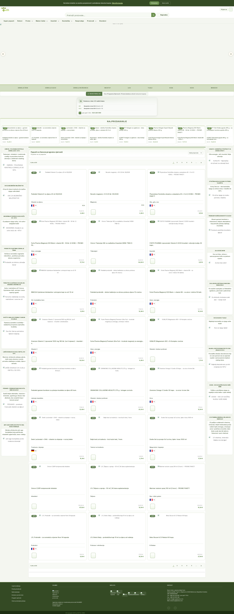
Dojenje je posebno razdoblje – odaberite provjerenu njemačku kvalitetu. (14, 325)
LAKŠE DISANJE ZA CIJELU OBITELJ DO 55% (14, 352)
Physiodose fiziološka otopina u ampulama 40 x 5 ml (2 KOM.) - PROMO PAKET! (175, 195)
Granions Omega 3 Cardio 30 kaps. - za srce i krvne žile (169, 390)
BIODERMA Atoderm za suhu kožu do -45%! (14, 217)
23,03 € (141, 409)
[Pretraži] (153, 15)
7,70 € (201, 360)
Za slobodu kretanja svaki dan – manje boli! (219, 284)
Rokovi (19, 21)
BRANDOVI (214, 88)
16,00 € (81, 360)
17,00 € (200, 458)
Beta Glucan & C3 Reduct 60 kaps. (162, 537)
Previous (3, 54)
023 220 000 (96, 113)
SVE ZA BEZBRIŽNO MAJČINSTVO (14, 185)
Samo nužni (165, 3)
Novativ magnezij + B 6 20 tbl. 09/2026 (104, 194)
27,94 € (200, 556)
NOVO (192, 88)
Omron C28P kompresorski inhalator (44, 488)
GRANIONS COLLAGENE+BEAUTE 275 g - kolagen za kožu (111, 390)
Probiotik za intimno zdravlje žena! (14, 249)
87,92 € (81, 507)
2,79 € (141, 458)
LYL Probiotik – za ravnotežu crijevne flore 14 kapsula (50, 537)
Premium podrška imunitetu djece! (220, 216)
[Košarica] (231, 9)
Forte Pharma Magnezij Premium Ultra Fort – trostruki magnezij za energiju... (117, 341)
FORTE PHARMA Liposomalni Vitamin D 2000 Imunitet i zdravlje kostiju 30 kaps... (176, 244)
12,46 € (141, 311)
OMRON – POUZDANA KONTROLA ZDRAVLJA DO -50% (14, 149)
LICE (129, 88)
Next (231, 54)
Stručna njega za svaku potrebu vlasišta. (220, 182)
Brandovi (102, 21)
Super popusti (9, 21)
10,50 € (141, 556)
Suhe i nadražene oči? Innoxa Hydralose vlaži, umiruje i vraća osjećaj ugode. (14, 290)
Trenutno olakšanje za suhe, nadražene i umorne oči (14, 283)
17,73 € (82, 262)
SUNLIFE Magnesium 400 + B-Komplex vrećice (166, 341)
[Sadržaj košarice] (34, 212)
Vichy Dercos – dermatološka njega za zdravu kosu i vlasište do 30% (220, 189)
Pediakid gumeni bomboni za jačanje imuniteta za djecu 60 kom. (54, 390)
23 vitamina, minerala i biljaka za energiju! (220, 418)
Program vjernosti (16, 598)
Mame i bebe (40, 21)
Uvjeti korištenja (16, 586)
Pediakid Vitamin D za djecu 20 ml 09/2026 (46, 194)
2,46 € (82, 213)
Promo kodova (126, 94)
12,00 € (200, 409)
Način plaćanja (15, 592)
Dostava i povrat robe (17, 595)
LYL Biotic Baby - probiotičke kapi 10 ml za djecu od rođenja (111, 537)
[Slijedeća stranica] (201, 162)
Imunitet (54, 21)
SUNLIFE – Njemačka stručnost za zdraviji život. (220, 149)
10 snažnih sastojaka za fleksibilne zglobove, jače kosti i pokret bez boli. (220, 291)
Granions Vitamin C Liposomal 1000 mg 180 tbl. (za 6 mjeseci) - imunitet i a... (57, 342)
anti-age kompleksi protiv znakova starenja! (14, 425)
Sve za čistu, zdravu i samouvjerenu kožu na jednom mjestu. (220, 256)
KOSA (171, 88)
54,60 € (141, 262)
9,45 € (141, 360)
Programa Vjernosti (113, 94)
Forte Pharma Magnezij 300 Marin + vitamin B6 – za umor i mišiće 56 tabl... (176, 292)
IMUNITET (107, 88)
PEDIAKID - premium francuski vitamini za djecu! (14, 389)
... (196, 162)
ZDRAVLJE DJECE (50, 88)
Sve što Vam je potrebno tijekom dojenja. (14, 318)
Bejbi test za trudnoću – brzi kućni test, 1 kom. (106, 439)
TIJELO (149, 88)
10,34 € (200, 311)
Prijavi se (224, 9)
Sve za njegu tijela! (220, 318)
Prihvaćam (154, 3)
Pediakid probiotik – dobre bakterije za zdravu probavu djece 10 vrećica (116, 292)
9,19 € (201, 213)
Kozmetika (66, 21)
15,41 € (82, 458)
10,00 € (200, 507)
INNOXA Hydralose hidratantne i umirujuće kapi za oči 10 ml (52, 292)
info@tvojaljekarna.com (177, 599)
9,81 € (201, 262)
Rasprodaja (79, 21)
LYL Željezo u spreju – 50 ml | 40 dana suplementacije (109, 488)
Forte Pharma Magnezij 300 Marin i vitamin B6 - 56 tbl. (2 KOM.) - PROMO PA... (57, 244)
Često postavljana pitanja (18, 601)
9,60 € (82, 556)
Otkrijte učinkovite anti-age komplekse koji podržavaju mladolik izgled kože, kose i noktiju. (14, 432)
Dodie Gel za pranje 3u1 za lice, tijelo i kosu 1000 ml (168, 439)
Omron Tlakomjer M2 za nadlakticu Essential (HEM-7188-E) (111, 243)
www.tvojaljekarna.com (176, 600)
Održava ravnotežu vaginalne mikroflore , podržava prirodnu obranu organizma (14, 256)
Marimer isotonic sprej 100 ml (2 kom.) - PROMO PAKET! (170, 488)
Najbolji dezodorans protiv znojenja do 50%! (220, 349)
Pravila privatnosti (16, 589)
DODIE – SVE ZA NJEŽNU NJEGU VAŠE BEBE (220, 385)
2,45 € (141, 213)
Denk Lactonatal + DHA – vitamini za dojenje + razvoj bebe (52, 439)
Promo (28, 21)
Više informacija (117, 3)
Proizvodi (90, 21)
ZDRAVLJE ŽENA (22, 88)
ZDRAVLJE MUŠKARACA (80, 88)
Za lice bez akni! (220, 250)
